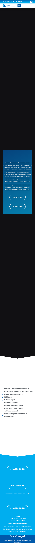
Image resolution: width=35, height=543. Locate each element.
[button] (31, 2)
